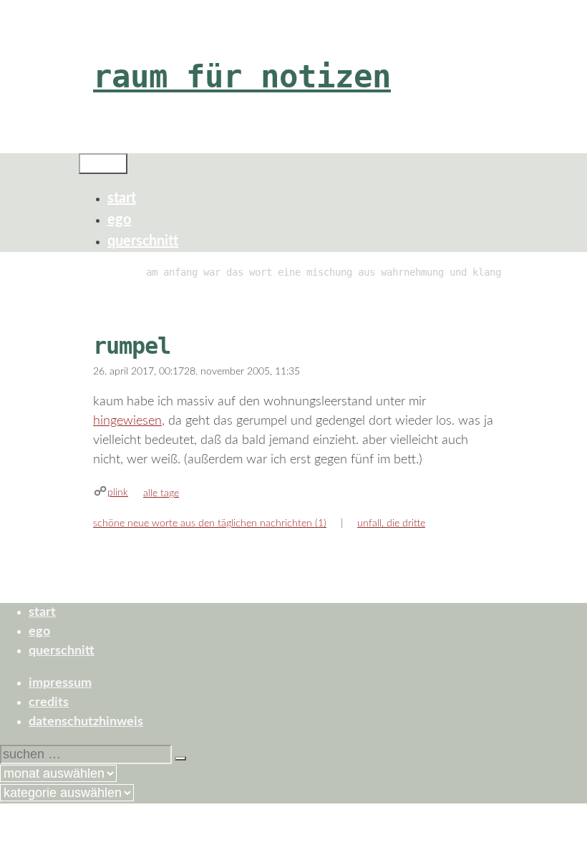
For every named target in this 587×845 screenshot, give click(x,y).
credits (49, 702)
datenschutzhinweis (86, 721)
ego (119, 220)
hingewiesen (127, 421)
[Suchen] (180, 758)
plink (117, 493)
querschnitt (142, 241)
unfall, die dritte (391, 523)
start (121, 198)
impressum (60, 683)
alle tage (161, 493)
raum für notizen (242, 76)
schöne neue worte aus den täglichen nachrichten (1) (209, 523)
